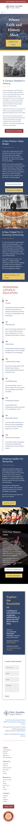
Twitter (4, 797)
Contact (23, 724)
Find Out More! (9, 503)
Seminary (23, 1)
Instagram (5, 799)
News (4, 771)
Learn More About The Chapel (12, 276)
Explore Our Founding (14, 131)
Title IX (7, 720)
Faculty (5, 773)
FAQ (4, 787)
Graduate (5, 751)
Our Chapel (6, 769)
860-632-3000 (11, 643)
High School (6, 755)
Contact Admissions (14, 576)
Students (12, 1)
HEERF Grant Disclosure (10, 722)
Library (5, 783)
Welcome (5, 765)
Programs (5, 764)
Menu (4, 12)
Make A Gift (8, 806)
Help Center (6, 785)
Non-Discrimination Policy (17, 720)
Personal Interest (7, 757)
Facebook (5, 795)
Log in (7, 1)
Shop (4, 781)
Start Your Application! (14, 569)
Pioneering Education (14, 184)
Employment (21, 722)
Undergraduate (7, 750)
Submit (7, 696)
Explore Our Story (13, 43)
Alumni (18, 1)
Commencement (7, 779)
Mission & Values (7, 767)
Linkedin (5, 801)
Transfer (5, 753)
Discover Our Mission (14, 190)
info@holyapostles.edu (18, 729)
